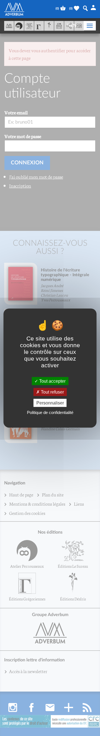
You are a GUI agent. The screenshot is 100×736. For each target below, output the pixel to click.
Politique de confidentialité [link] (50, 412)
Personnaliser (50, 403)
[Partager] (69, 26)
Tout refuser (52, 391)
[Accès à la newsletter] (59, 26)
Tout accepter (52, 380)
